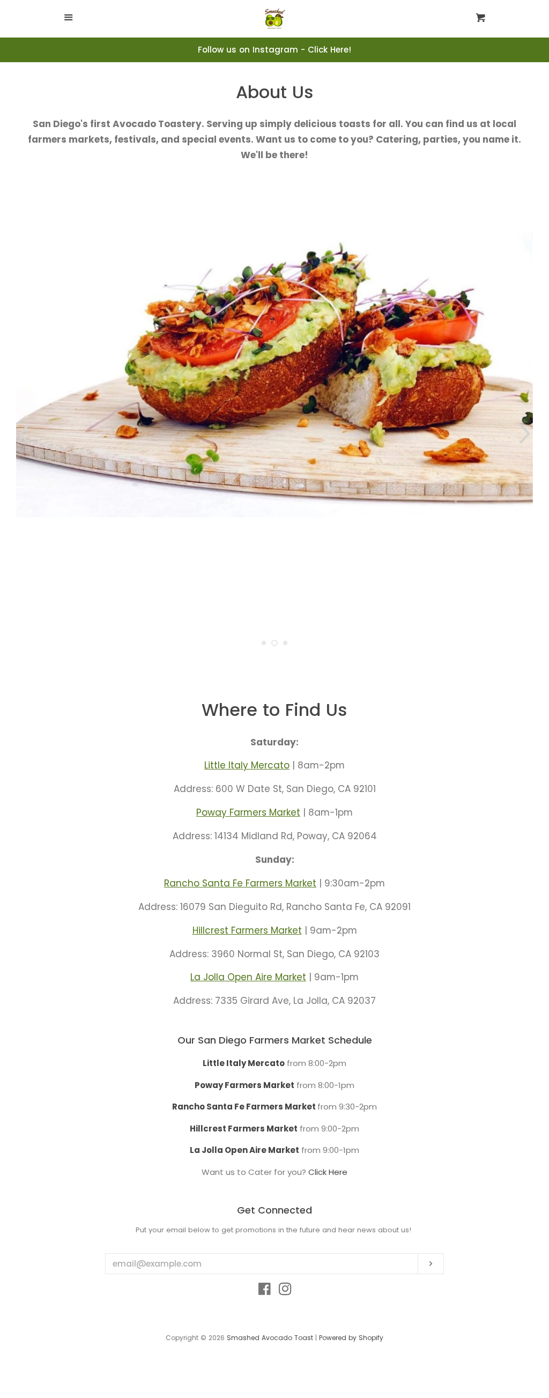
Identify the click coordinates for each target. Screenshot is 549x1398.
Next (526, 434)
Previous (22, 434)
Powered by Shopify (351, 1337)
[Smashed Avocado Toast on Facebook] (264, 1291)
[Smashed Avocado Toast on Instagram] (285, 1291)
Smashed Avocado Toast (270, 1337)
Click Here (327, 1172)
